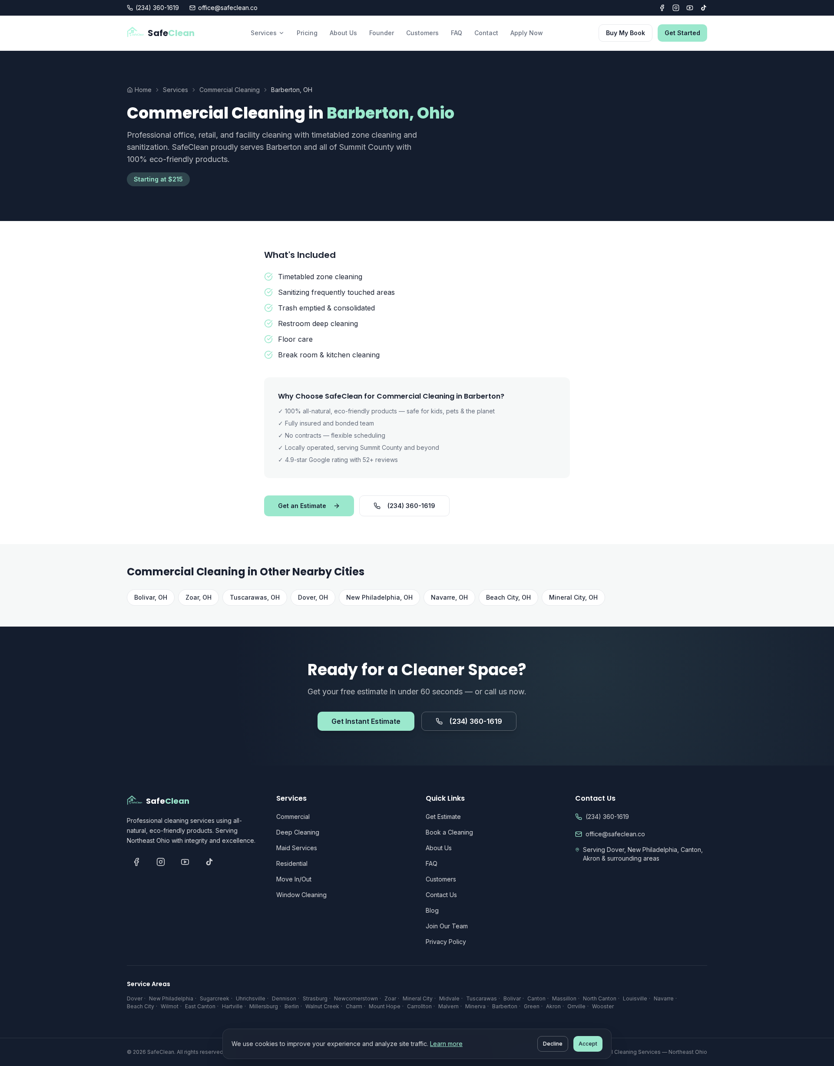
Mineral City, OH (573, 597)
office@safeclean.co (228, 7)
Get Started (682, 32)
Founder (381, 32)
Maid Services (296, 847)
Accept (588, 1043)
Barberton (504, 1006)
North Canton (599, 998)
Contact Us (441, 894)
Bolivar (512, 998)
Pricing (307, 32)
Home (143, 89)
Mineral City (418, 998)
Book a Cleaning (449, 832)
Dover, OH (313, 597)
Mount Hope (384, 1006)
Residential (292, 863)
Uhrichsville (250, 998)
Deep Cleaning (297, 832)
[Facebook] (662, 7)
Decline (553, 1043)
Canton (536, 998)
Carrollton (419, 1006)
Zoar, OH (198, 597)
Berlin (292, 1006)
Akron (553, 1006)
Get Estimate (443, 816)
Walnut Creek (322, 1006)
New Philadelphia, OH (379, 597)
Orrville (576, 1006)
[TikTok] (703, 7)
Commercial (293, 816)
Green (531, 1006)
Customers (422, 32)
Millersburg (263, 1006)
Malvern (448, 1006)
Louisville (635, 998)
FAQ (456, 32)
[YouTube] (689, 7)
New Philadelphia (171, 998)
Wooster (603, 1006)
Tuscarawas (481, 998)
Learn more (446, 1043)
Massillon (564, 998)
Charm (354, 1006)
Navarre (664, 998)
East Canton (200, 1006)
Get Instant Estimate (365, 721)
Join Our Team (447, 926)
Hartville (232, 1006)
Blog (432, 910)
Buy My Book (625, 32)
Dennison (284, 998)
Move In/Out (293, 879)
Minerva (475, 1006)
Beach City (140, 1006)
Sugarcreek (214, 998)
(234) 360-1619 (157, 7)
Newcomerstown (356, 998)
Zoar (390, 998)
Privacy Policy (446, 941)
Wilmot (170, 1006)
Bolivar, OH (150, 597)
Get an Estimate (302, 505)
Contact (486, 32)
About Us (343, 32)
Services (264, 32)
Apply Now (526, 32)
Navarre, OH (449, 597)
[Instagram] (675, 7)
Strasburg (315, 998)
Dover (134, 998)
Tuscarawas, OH (255, 597)
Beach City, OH (508, 597)
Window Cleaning (301, 894)
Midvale (449, 998)
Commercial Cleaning (229, 89)
